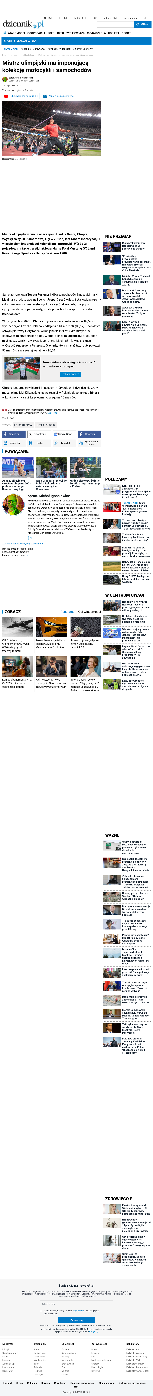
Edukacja (66, 1356)
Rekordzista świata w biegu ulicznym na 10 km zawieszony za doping (69, 364)
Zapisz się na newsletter (61, 96)
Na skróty (7, 1344)
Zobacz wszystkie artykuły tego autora (22, 543)
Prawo (94, 1349)
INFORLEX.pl (80, 18)
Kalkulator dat (132, 1349)
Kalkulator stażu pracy (136, 1356)
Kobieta (65, 1349)
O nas (19, 1383)
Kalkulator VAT (133, 1360)
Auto (36, 1349)
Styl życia (95, 1371)
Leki (93, 1356)
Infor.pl (5, 1349)
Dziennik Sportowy (83, 48)
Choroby (95, 1364)
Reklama (32, 1383)
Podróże (38, 1371)
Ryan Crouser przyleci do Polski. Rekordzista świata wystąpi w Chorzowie (51, 485)
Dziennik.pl (40, 1344)
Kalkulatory (132, 1344)
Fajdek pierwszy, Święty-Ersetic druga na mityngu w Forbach (85, 483)
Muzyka (65, 1371)
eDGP (5, 1356)
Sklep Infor (7, 1371)
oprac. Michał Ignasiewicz (24, 79)
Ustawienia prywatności (132, 1383)
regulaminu (78, 1310)
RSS (76, 1386)
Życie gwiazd (68, 1364)
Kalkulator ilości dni (135, 1353)
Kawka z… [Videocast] (59, 48)
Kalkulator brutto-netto (137, 1367)
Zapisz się (76, 1320)
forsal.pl (63, 18)
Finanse (95, 1353)
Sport (8, 40)
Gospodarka (39, 1356)
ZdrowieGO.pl (110, 18)
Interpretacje (8, 1367)
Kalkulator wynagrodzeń (137, 1371)
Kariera (45, 1383)
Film (63, 1367)
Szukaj (144, 24)
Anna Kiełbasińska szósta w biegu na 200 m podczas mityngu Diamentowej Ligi (17, 485)
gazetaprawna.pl (132, 18)
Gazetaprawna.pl (10, 1353)
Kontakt (7, 1383)
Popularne (67, 612)
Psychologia (97, 1367)
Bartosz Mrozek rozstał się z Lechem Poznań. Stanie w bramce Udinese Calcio (17, 552)
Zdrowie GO (39, 48)
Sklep (146, 18)
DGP (95, 18)
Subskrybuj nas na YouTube (24, 96)
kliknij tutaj (93, 1331)
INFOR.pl (48, 18)
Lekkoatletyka (26, 40)
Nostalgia (26, 48)
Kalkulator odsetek (135, 1364)
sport (16, 55)
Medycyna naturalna (101, 1360)
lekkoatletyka (28, 55)
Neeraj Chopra (46, 425)
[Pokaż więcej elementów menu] (149, 33)
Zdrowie (38, 1367)
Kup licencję (53, 413)
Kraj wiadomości (89, 612)
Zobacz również (70, 374)
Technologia (40, 1353)
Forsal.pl (6, 1360)
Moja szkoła (67, 1360)
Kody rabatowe (69, 1353)
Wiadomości (40, 1360)
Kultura (65, 1374)
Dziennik (5, 55)
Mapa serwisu (106, 1383)
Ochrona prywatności (82, 1383)
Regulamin (60, 1383)
